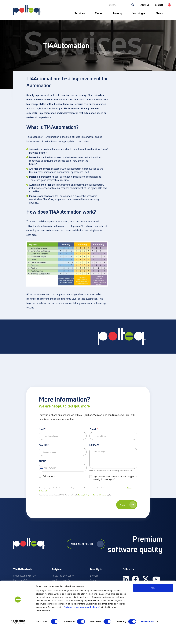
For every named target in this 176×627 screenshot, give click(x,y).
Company (44, 445)
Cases (98, 13)
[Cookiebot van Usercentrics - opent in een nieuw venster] (18, 622)
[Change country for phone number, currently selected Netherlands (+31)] (41, 467)
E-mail (94, 429)
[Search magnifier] (133, 5)
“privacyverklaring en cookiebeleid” (82, 607)
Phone (43, 461)
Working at (139, 13)
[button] (169, 4)
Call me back (49, 476)
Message (94, 445)
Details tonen (147, 621)
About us (145, 4)
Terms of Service (99, 495)
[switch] (81, 621)
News (159, 13)
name (42, 429)
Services (79, 13)
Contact (159, 4)
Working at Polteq (82, 544)
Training (117, 13)
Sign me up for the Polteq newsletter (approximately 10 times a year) (115, 478)
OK (153, 588)
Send (122, 504)
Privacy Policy (83, 495)
